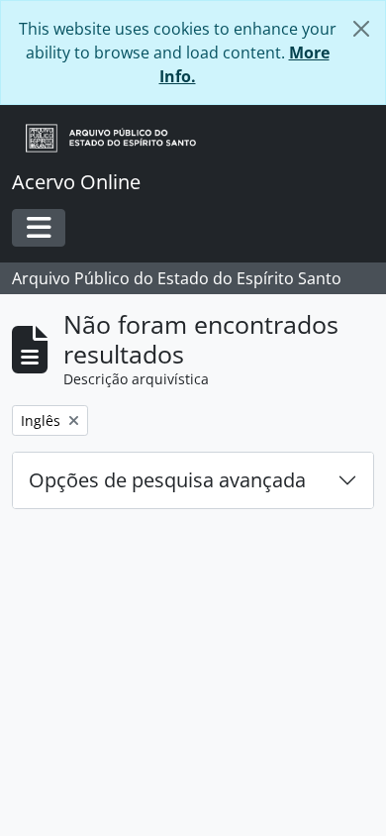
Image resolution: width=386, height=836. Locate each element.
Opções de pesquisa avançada (167, 480)
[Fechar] (361, 28)
